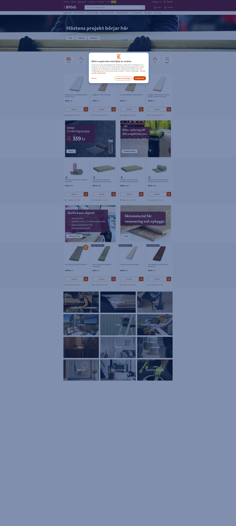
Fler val (94, 78)
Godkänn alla (139, 78)
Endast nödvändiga (123, 78)
